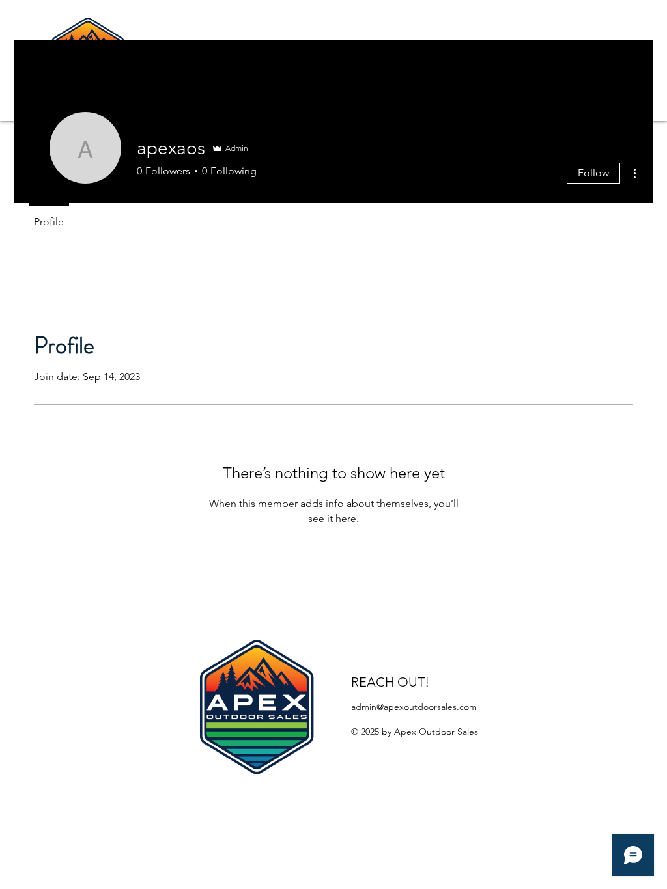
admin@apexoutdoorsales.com (414, 707)
